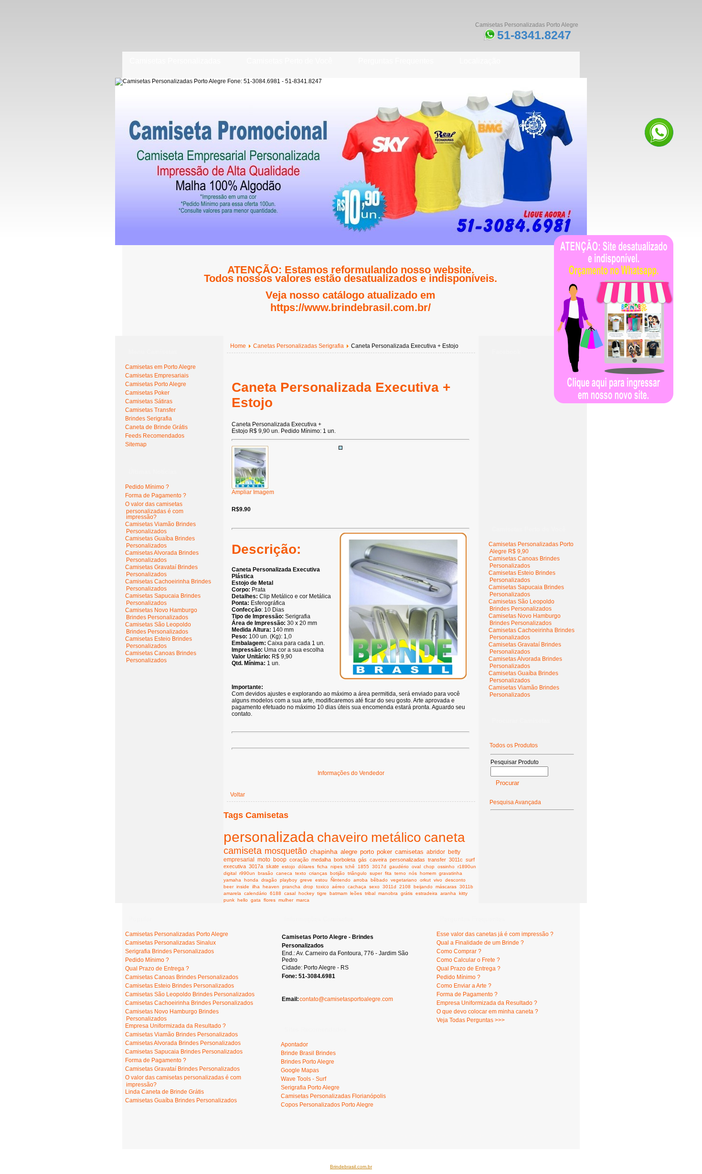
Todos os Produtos (513, 745)
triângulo (357, 873)
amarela (232, 893)
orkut (425, 880)
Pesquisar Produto (514, 762)
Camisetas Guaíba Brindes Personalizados (160, 542)
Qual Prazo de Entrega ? (157, 968)
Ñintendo (340, 880)
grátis (407, 893)
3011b (466, 886)
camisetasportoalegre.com (160, 1136)
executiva (234, 866)
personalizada (268, 837)
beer (228, 886)
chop (429, 866)
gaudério (399, 866)
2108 (405, 886)
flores (270, 900)
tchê (350, 866)
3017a (256, 866)
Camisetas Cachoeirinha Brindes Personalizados (189, 1003)
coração (298, 859)
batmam (338, 893)
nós (413, 873)
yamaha (232, 880)
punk (228, 900)
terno (400, 873)
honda (251, 880)
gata (256, 900)
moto (263, 859)
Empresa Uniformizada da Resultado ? (175, 1026)
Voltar (237, 794)
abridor (435, 852)
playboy (288, 880)
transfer (437, 859)
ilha (256, 886)
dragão (269, 880)
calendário (255, 893)
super (376, 873)
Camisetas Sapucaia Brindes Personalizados (163, 599)
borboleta (344, 859)
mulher (285, 900)
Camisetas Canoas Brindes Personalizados (160, 657)
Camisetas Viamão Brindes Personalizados (160, 528)
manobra (388, 893)
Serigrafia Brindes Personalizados (169, 951)
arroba (360, 880)
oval (416, 866)
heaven (271, 886)
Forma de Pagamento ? (155, 495)
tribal (370, 893)
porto (367, 851)
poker (384, 852)
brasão (265, 873)
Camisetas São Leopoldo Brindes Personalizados (158, 628)
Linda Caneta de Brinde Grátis (164, 1091)
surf (470, 859)
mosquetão (286, 851)
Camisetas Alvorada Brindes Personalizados (162, 556)
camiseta (242, 850)
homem (428, 873)
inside (242, 886)
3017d (379, 866)
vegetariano (404, 880)
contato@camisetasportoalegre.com (346, 999)
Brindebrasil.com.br (351, 1166)
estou (321, 880)
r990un (247, 873)
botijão (337, 873)
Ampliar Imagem (253, 492)
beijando (423, 886)
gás (362, 859)
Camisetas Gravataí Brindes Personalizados (161, 571)
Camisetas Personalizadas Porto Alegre (176, 934)
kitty (463, 893)
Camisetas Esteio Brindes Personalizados (158, 642)
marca (302, 900)
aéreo (338, 886)
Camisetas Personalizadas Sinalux (170, 942)
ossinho (446, 866)
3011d (389, 886)
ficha (322, 866)
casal (290, 893)
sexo (374, 886)
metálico (396, 837)
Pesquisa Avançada (515, 802)
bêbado (379, 880)
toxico (322, 886)
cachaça (357, 886)
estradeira (426, 893)
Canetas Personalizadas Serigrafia (298, 346)
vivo (438, 880)
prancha (291, 886)
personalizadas (407, 859)
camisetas (409, 852)
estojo (288, 866)
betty (454, 852)
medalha (321, 859)
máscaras (446, 886)
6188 (275, 893)
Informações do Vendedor (351, 773)
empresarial (239, 859)
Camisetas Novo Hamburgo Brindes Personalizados (161, 614)
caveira (378, 859)
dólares (306, 866)
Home (238, 346)
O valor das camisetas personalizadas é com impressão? (154, 510)
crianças (318, 873)
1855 (363, 866)
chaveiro (342, 837)
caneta (444, 837)
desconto (455, 880)
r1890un (466, 866)
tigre (322, 893)
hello (242, 900)
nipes (336, 866)
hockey (306, 893)
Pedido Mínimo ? (147, 487)
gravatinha (450, 873)
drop (308, 886)
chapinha (324, 851)
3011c (456, 859)
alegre (348, 851)
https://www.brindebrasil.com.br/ (350, 307)
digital (229, 873)
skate (272, 866)
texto (300, 873)
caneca (284, 873)
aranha (448, 893)
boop (280, 859)
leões (356, 893)
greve (306, 880)
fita (388, 873)
